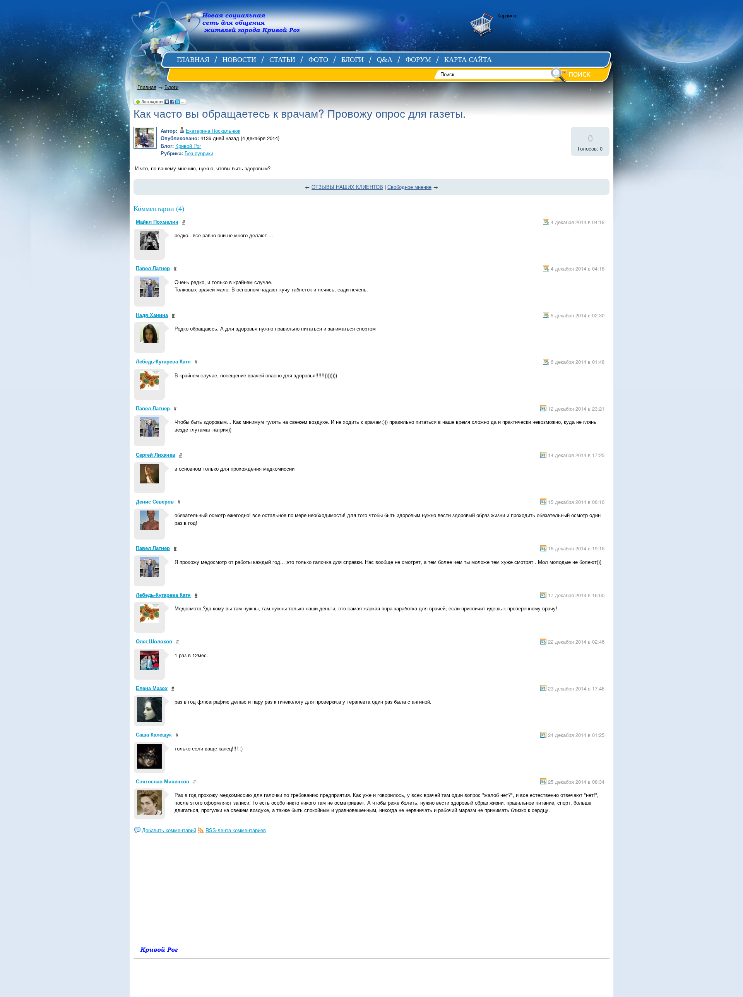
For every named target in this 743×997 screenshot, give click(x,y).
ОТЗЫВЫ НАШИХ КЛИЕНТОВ (347, 186)
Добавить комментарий (169, 830)
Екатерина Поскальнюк (213, 130)
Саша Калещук (154, 734)
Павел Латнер (153, 268)
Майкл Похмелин (157, 221)
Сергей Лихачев (155, 454)
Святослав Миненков (162, 781)
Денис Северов (155, 501)
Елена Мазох (152, 688)
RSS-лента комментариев (235, 830)
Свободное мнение (409, 186)
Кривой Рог (188, 145)
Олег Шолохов (154, 641)
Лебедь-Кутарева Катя (163, 361)
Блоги (171, 87)
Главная (146, 87)
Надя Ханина (152, 315)
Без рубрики (199, 153)
